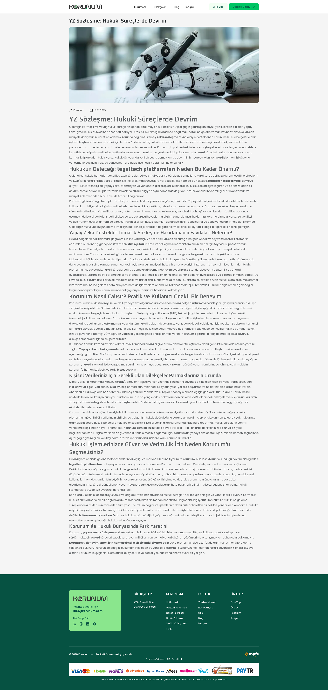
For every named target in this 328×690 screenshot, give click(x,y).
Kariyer (235, 618)
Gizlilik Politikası (174, 618)
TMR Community (110, 654)
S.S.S (200, 613)
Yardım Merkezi (207, 602)
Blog (176, 7)
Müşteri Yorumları (176, 607)
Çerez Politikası (175, 613)
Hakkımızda (172, 602)
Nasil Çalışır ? (205, 607)
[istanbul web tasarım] (252, 654)
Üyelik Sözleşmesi (176, 623)
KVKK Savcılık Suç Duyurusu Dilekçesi (145, 604)
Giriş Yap (236, 602)
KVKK (169, 629)
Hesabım (236, 613)
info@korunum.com (87, 611)
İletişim (189, 7)
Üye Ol (234, 607)
